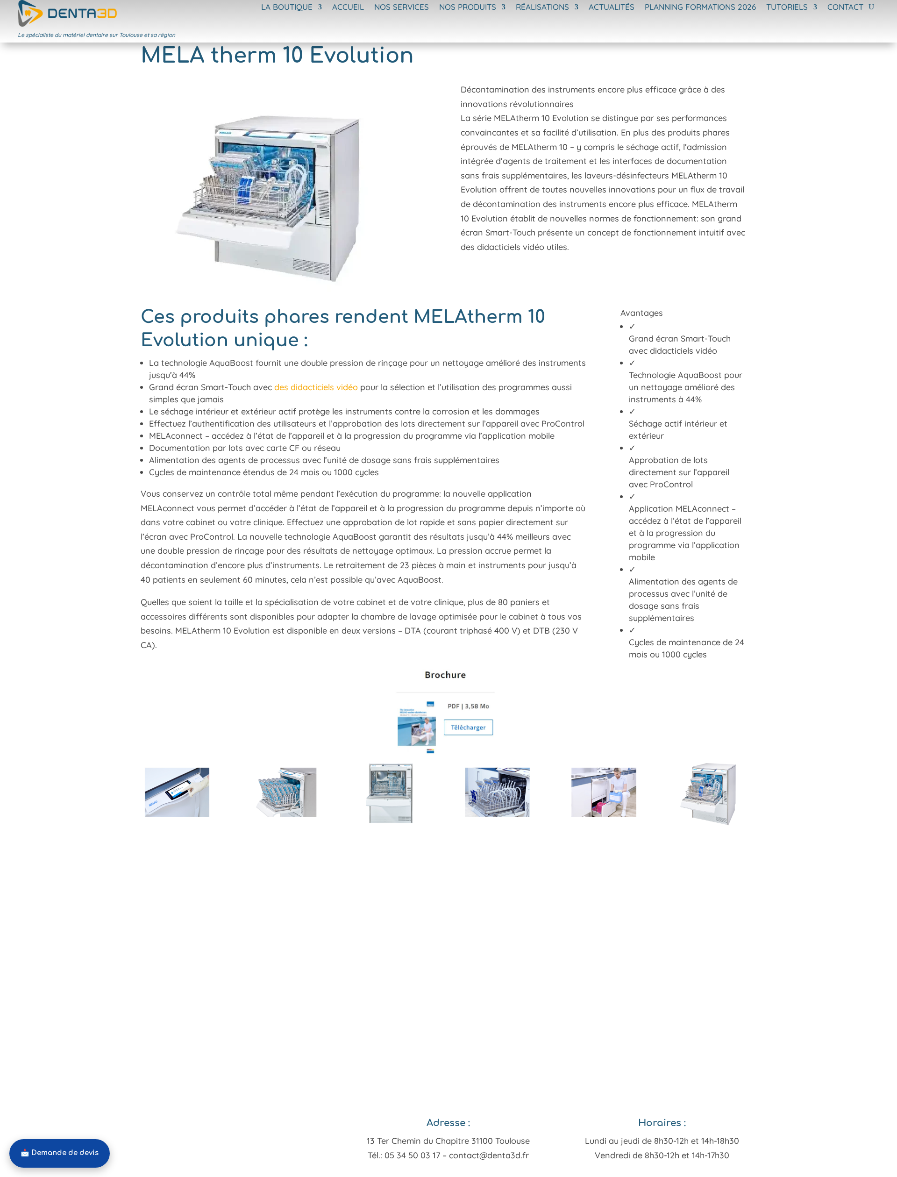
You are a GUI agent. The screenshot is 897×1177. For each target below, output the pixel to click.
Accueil (348, 8)
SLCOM (393, 1170)
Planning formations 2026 (700, 8)
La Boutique (287, 8)
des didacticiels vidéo (316, 387)
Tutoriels (787, 8)
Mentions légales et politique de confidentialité (569, 1170)
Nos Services (401, 8)
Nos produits (467, 8)
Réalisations (542, 8)
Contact (845, 8)
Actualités (611, 8)
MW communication (447, 1170)
